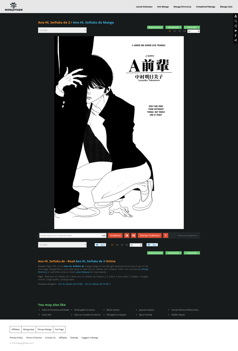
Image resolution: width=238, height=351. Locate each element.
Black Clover (113, 309)
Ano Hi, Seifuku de (74, 266)
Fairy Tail (46, 314)
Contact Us (50, 337)
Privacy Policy (16, 337)
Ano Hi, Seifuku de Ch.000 (70, 283)
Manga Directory (182, 6)
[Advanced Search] (235, 26)
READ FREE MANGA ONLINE (14, 6)
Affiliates (15, 329)
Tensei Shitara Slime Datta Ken (187, 309)
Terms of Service (34, 337)
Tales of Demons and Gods (55, 309)
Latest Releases (144, 6)
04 (184, 30)
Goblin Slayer (178, 314)
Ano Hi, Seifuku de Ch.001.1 (98, 283)
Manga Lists (226, 6)
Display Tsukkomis (150, 235)
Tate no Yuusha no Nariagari (89, 314)
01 (170, 30)
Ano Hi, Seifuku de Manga (93, 22)
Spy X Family (145, 314)
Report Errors (155, 27)
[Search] (235, 21)
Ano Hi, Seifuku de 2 (54, 22)
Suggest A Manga (89, 337)
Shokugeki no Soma (84, 309)
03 (179, 30)
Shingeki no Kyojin (116, 314)
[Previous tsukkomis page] (126, 235)
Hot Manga (163, 6)
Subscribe (192, 27)
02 (175, 30)
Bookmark (174, 27)
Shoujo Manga (44, 329)
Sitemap (74, 337)
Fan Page (59, 329)
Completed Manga (205, 6)
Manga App (28, 329)
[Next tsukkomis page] (133, 235)
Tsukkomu (115, 235)
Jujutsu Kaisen (146, 309)
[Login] (235, 16)
